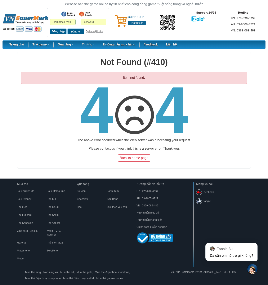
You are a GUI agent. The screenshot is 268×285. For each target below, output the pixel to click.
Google (206, 201)
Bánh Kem (113, 191)
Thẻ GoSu (53, 207)
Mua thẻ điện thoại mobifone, (112, 272)
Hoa (79, 207)
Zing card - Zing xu (27, 230)
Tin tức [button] (87, 44)
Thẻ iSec (22, 207)
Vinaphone (23, 250)
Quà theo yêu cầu (117, 207)
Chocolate (83, 199)
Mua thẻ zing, (33, 272)
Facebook (208, 192)
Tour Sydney (24, 199)
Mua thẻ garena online (109, 278)
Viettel (20, 258)
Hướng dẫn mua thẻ (148, 212)
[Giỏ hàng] (121, 21)
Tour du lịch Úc (25, 191)
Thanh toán (136, 22)
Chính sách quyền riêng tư (152, 226)
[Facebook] (68, 14)
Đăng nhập (58, 31)
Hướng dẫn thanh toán (149, 219)
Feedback (151, 44)
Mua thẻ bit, (67, 272)
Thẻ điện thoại (55, 242)
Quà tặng (83, 183)
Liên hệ (171, 44)
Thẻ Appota (53, 223)
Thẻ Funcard (24, 215)
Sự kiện (81, 191)
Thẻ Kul (51, 199)
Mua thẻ (22, 183)
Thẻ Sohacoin (25, 223)
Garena (21, 242)
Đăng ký (75, 31)
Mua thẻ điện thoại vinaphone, (43, 278)
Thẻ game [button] (39, 44)
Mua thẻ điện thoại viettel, (79, 278)
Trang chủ (16, 44)
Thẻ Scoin (53, 215)
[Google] (85, 14)
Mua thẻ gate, (84, 272)
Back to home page (134, 158)
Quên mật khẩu (94, 31)
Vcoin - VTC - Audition (54, 232)
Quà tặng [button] (64, 44)
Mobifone (52, 250)
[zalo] (167, 22)
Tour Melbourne (56, 191)
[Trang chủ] (26, 22)
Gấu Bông (112, 199)
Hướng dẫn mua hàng (119, 44)
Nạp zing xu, (51, 272)
